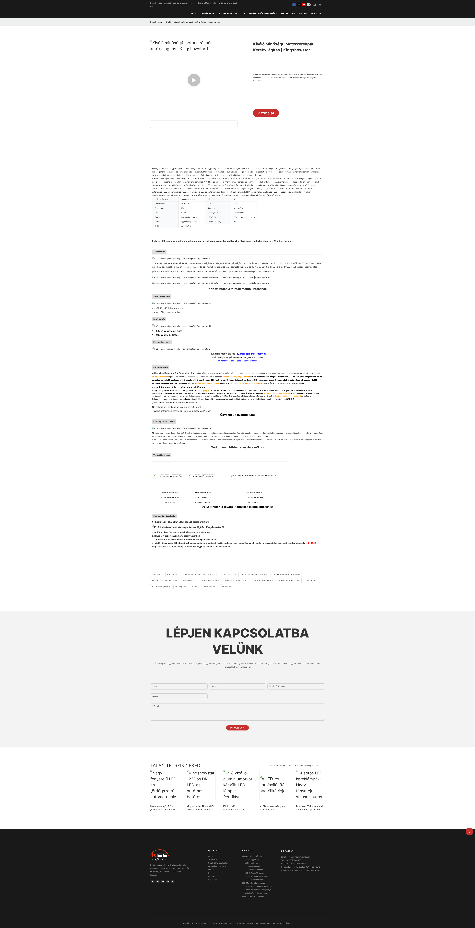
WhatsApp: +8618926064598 (294, 863)
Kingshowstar (156, 22)
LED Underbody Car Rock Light (289, 580)
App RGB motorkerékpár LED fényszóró (286, 574)
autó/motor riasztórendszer (280, 765)
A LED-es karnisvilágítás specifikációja (272, 808)
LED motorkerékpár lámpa (161, 587)
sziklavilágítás (157, 574)
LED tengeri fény (181, 587)
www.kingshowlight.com (248, 923)
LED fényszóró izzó (188, 580)
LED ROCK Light (310, 580)
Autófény (195, 587)
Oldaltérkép (265, 923)
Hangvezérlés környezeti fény (235, 580)
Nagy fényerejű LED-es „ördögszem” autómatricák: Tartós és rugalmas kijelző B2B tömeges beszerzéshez (164, 808)
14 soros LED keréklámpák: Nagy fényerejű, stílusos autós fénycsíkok (310, 808)
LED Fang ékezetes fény (228, 574)
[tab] (237, 161)
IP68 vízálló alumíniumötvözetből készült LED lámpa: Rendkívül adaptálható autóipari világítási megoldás (235, 808)
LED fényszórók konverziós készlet (164, 580)
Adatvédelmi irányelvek (283, 923)
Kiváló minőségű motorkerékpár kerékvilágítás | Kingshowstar (193, 22)
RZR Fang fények (173, 574)
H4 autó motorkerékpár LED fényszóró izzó (199, 574)
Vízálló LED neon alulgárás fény (262, 580)
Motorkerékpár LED (210, 587)
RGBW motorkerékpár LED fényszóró (254, 574)
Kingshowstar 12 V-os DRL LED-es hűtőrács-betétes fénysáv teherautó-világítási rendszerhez (201, 808)
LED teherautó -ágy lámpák (210, 580)
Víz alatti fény (227, 587)
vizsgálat (266, 113)
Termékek (319, 765)
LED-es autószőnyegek (303, 765)
